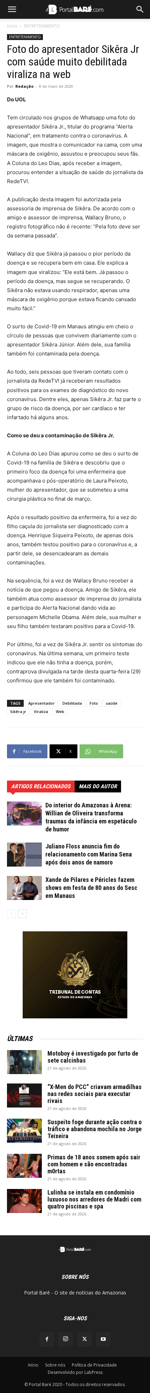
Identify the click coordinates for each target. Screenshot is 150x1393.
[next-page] (22, 913)
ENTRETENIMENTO (42, 26)
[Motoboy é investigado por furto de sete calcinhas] (24, 1062)
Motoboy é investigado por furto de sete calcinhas (92, 1057)
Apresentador (41, 703)
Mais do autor (98, 786)
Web (60, 711)
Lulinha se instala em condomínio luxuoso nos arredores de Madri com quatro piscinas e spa (94, 1199)
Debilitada (72, 703)
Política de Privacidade (94, 1365)
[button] (12, 9)
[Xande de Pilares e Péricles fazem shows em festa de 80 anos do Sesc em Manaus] (24, 888)
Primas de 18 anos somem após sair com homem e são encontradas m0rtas (93, 1164)
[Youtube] (103, 1339)
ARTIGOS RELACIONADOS (40, 786)
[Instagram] (66, 1339)
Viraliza (41, 711)
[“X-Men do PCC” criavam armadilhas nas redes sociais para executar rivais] (24, 1095)
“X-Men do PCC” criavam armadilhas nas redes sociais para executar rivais (94, 1093)
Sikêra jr (18, 711)
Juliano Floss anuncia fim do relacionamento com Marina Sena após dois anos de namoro (88, 854)
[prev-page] (11, 913)
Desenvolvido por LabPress (75, 1372)
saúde (112, 703)
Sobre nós (55, 1365)
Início (12, 26)
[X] (84, 1339)
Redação (24, 86)
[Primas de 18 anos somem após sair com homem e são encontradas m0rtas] (24, 1166)
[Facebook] (47, 1339)
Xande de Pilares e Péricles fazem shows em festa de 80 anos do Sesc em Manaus (91, 887)
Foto (94, 703)
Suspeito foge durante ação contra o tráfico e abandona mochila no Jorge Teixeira (94, 1129)
